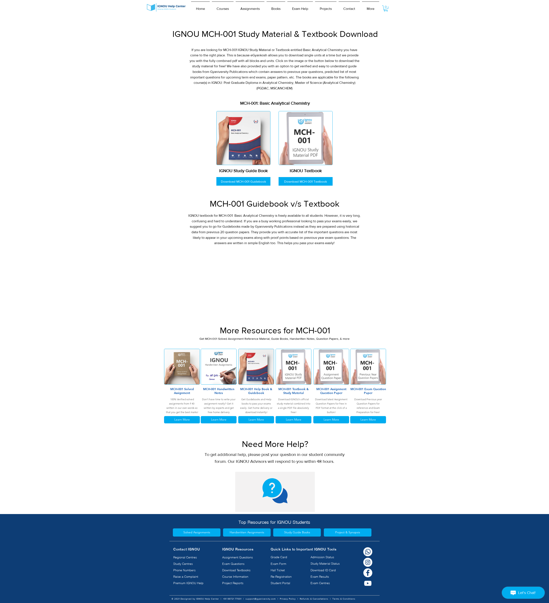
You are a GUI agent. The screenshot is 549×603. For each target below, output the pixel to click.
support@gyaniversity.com (261, 599)
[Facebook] (367, 572)
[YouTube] (367, 583)
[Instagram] (367, 562)
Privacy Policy (288, 599)
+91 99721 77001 (232, 599)
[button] (223, 7)
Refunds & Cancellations (314, 599)
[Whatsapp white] (367, 551)
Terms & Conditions (343, 599)
